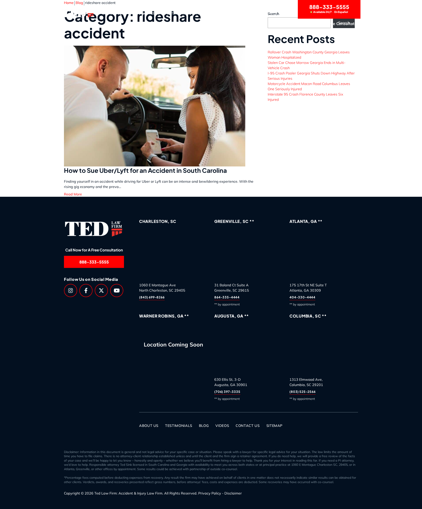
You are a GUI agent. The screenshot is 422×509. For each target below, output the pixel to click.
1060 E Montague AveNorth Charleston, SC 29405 (162, 287)
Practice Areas (144, 13)
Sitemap (274, 425)
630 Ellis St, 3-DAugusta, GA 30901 (230, 382)
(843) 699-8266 (152, 297)
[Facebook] (86, 290)
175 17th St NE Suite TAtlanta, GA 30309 (308, 287)
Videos (222, 425)
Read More (73, 194)
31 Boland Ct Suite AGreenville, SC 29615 (231, 287)
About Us (114, 13)
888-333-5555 (329, 9)
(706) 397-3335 (227, 391)
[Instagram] (70, 290)
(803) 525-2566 (302, 391)
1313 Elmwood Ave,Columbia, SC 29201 (306, 382)
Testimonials (178, 13)
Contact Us (272, 13)
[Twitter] (101, 290)
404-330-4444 (302, 297)
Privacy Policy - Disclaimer (220, 493)
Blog (204, 425)
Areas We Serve (239, 13)
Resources (207, 13)
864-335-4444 (227, 297)
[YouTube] (116, 290)
